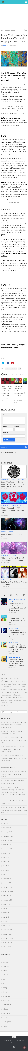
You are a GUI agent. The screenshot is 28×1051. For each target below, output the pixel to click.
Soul (19, 368)
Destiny (12, 681)
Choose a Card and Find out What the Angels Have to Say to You (14, 809)
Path (10, 692)
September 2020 (8, 900)
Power (25, 692)
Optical (7, 692)
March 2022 (6, 823)
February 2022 (7, 827)
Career (5, 971)
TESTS (12, 30)
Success (24, 700)
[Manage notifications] (24, 1047)
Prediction (3, 695)
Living (10, 616)
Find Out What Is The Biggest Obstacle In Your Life (17, 620)
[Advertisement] (14, 6)
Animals (5, 958)
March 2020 (6, 925)
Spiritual (5, 30)
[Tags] (23, 595)
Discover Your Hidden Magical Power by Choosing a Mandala (13, 774)
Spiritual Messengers (9, 700)
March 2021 (6, 874)
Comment (6, 415)
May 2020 (6, 917)
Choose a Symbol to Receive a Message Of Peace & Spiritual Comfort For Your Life (16, 662)
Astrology (12, 678)
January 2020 (7, 934)
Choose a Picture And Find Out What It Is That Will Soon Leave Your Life (17, 633)
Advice (4, 678)
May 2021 (6, 866)
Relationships (7, 1005)
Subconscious (18, 700)
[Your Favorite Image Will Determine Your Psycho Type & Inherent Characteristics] (4, 601)
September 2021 (8, 849)
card (17, 678)
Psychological (10, 695)
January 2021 (7, 883)
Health (5, 979)
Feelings (9, 684)
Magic (9, 689)
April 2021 (6, 870)
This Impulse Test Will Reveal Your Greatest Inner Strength (12, 559)
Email (17, 426)
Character (5, 681)
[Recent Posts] (4, 595)
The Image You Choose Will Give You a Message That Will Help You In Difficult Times (17, 648)
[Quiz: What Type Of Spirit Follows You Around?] (14, 572)
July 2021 (6, 857)
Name (5, 426)
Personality (5, 479)
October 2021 (7, 845)
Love (3, 689)
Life (23, 687)
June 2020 (6, 913)
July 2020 (6, 908)
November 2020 (8, 891)
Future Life (20, 684)
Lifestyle (5, 988)
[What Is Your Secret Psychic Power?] (14, 524)
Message (15, 689)
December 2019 (8, 938)
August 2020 (7, 904)
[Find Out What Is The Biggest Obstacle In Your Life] (4, 618)
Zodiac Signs (5, 705)
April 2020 (6, 921)
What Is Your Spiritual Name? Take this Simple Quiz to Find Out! (12, 510)
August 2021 (7, 853)
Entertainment (4, 684)
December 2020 (8, 887)
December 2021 (8, 836)
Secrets (11, 697)
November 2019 (8, 942)
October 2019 (7, 947)
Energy (23, 681)
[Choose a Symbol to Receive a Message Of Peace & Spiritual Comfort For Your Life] (4, 659)
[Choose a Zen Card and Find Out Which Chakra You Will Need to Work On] (20, 381)
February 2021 (7, 879)
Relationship (5, 697)
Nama (5, 45)
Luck (6, 689)
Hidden (11, 686)
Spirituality (6, 1013)
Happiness (14, 368)
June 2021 (6, 862)
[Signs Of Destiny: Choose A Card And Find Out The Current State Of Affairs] (7, 381)
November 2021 (8, 840)
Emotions (17, 681)
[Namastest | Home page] (4, 2)
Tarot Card (8, 702)
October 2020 (7, 896)
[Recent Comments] (17, 595)
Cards (7, 368)
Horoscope (16, 686)
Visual (20, 703)
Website (5, 433)
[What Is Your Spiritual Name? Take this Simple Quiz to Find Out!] (14, 498)
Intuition (20, 686)
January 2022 (7, 832)
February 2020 (7, 930)
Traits (12, 703)
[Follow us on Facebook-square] (26, 447)
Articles (5, 962)
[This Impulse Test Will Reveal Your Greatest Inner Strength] (14, 548)
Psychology (16, 479)
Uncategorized (7, 1022)
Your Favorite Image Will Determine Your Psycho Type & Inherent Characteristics (17, 607)
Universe (17, 702)
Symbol (3, 703)
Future (14, 684)
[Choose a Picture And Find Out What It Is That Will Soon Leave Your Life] (4, 630)
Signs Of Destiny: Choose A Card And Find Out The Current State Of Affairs (6, 390)
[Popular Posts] (11, 595)
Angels (8, 678)
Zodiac (5, 1026)
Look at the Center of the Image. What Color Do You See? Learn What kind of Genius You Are (13, 484)
